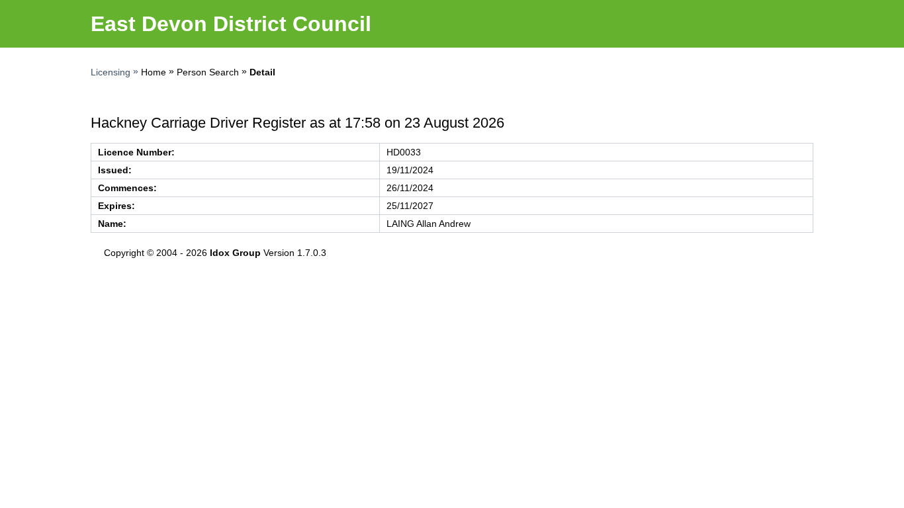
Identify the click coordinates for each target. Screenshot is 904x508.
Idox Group (235, 252)
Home (153, 72)
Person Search (208, 72)
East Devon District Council (231, 24)
